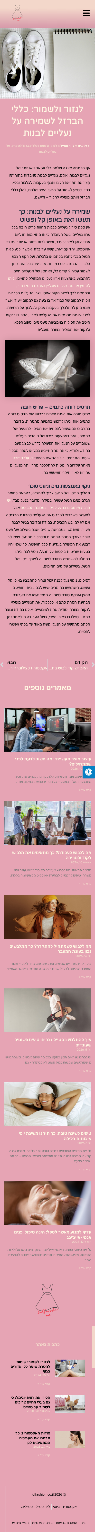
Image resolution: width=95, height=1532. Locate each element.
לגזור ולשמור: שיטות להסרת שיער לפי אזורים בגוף (30, 1366)
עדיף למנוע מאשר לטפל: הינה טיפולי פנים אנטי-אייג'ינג (52, 1234)
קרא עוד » (85, 790)
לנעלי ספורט (23, 458)
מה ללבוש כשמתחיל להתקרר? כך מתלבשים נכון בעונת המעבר (50, 949)
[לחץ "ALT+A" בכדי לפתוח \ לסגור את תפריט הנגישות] (89, 772)
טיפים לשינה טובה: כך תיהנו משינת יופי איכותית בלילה (55, 1136)
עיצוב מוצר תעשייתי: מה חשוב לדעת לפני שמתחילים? (53, 761)
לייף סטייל (67, 146)
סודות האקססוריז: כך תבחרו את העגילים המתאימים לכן (32, 1438)
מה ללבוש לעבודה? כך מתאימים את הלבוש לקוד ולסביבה (51, 855)
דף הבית (83, 146)
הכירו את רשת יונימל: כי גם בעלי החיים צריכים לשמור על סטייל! (30, 1402)
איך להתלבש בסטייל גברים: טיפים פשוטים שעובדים (52, 1042)
